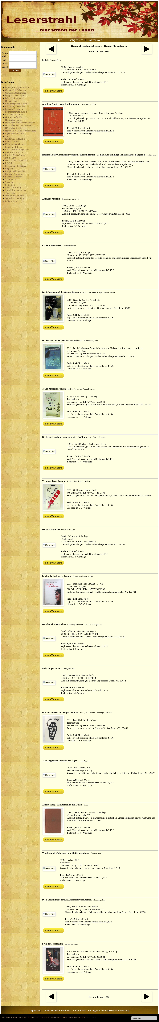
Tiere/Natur (10, 193)
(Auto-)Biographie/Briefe (17, 87)
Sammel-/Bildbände (14, 176)
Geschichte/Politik (13, 117)
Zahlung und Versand (98, 1010)
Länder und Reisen (13, 147)
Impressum (35, 1010)
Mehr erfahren (91, 1017)
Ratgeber (9, 168)
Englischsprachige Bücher (17, 103)
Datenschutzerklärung (119, 1010)
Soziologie (10, 185)
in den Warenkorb (53, 91)
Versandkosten (72, 82)
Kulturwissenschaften (15, 144)
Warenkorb (95, 40)
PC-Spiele (9, 163)
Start (59, 40)
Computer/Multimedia (15, 93)
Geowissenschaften (14, 114)
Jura (7, 136)
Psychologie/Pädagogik (16, 166)
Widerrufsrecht (79, 1010)
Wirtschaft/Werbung (14, 198)
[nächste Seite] (146, 53)
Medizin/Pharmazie (14, 152)
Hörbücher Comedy (14, 120)
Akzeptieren (137, 1018)
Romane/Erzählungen (15, 174)
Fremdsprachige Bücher (16, 111)
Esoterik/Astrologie (14, 109)
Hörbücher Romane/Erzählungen (20, 122)
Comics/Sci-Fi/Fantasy (15, 90)
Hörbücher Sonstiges (14, 128)
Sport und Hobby (13, 187)
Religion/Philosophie (15, 171)
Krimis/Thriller (12, 141)
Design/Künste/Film (14, 95)
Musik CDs (10, 157)
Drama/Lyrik (11, 101)
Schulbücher (11, 179)
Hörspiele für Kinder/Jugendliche (20, 130)
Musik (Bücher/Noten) (15, 155)
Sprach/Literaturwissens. (16, 190)
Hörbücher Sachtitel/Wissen (18, 125)
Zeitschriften (11, 201)
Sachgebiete (75, 40)
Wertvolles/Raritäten (14, 195)
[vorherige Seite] (51, 53)
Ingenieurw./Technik (14, 133)
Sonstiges (9, 182)
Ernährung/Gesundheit (15, 106)
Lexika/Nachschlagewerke (17, 149)
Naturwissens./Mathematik (17, 160)
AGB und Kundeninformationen (56, 1010)
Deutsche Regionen (14, 98)
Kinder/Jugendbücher (15, 139)
